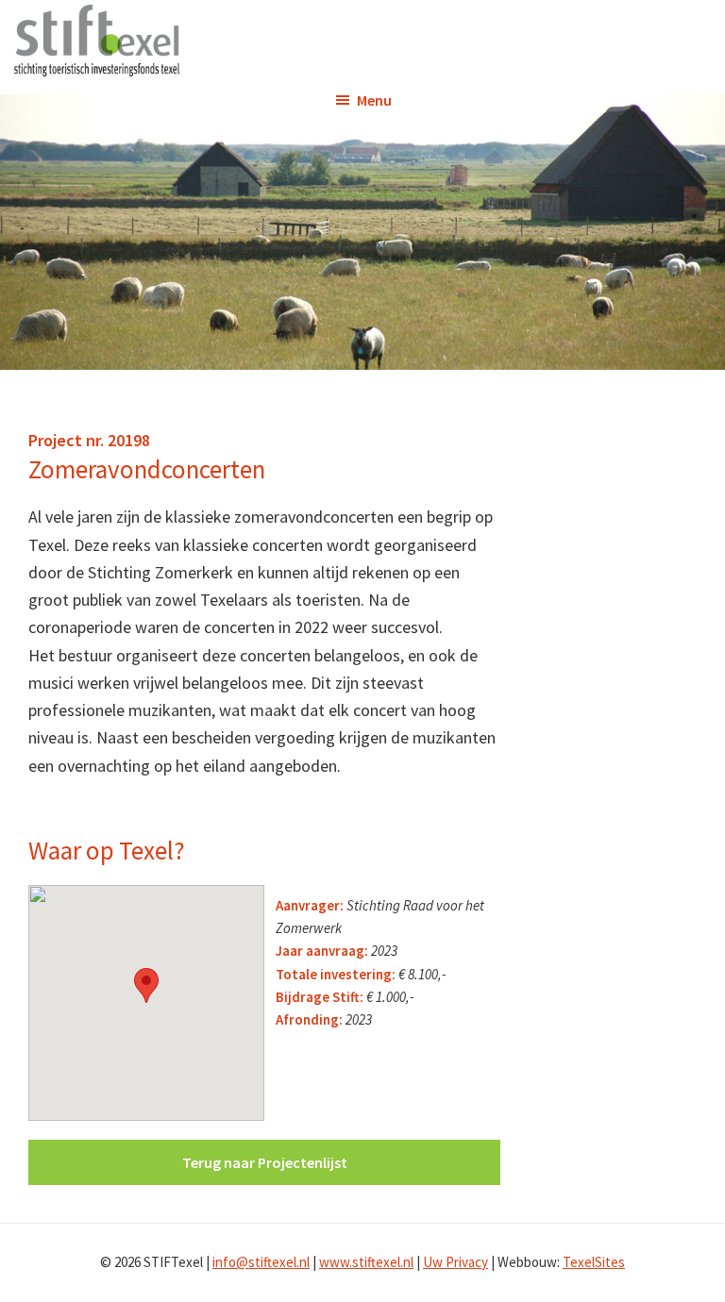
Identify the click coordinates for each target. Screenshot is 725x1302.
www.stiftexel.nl (366, 1262)
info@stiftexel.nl (261, 1262)
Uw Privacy (455, 1262)
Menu (374, 100)
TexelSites (594, 1262)
